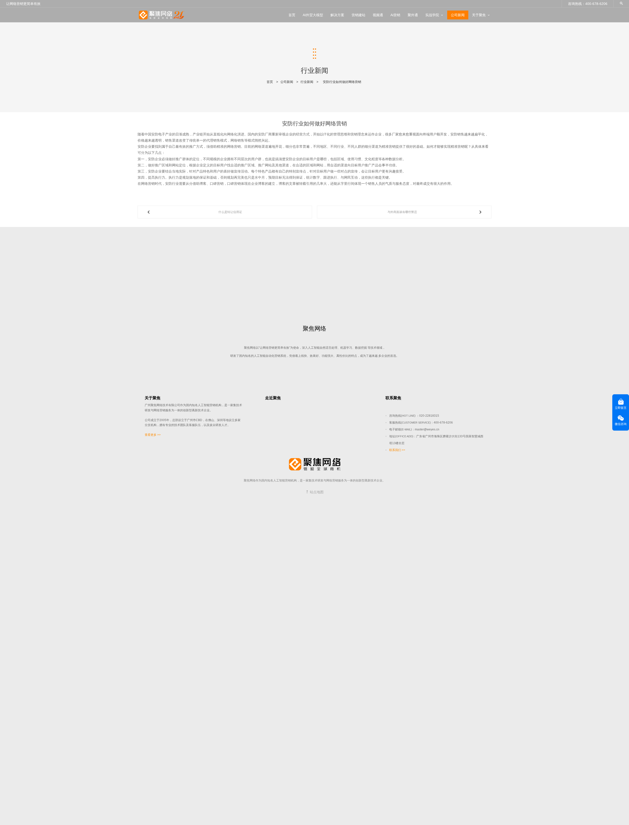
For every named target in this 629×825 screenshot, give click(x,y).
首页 (291, 15)
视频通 (378, 15)
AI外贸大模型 (313, 15)
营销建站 (358, 15)
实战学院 (432, 15)
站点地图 (316, 492)
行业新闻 (306, 82)
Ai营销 (395, 15)
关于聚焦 (479, 15)
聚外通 (413, 15)
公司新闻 (458, 15)
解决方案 (337, 15)
